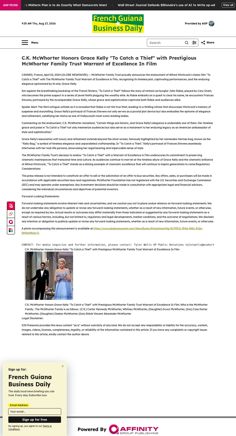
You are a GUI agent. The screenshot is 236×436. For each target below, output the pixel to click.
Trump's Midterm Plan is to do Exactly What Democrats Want (61, 5)
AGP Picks (10, 5)
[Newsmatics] (11, 230)
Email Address (19, 405)
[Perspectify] (11, 214)
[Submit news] (11, 206)
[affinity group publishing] (11, 222)
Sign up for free (34, 420)
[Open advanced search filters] (194, 42)
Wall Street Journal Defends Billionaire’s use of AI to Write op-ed (166, 5)
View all (228, 5)
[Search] (186, 42)
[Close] (62, 366)
